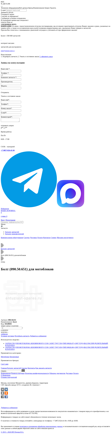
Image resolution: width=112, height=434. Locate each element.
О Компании (5, 375)
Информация (6, 373)
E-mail (3, 113)
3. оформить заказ (46, 56)
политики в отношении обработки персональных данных (41, 426)
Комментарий (6, 117)
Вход (3, 220)
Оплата (40, 238)
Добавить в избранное (9, 408)
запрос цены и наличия (9, 326)
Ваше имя (4, 100)
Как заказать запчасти (43, 368)
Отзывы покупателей (9, 377)
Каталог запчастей (12, 232)
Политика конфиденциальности (37, 373)
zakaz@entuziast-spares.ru (8, 51)
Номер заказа (6, 108)
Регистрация (10, 220)
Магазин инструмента (65, 238)
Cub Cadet (4, 364)
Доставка (33, 238)
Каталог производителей (14, 234)
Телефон (4, 104)
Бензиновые (14, 357)
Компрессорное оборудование (12, 238)
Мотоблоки (5, 357)
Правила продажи (17, 373)
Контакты (47, 238)
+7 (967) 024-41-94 (8, 150)
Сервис (53, 238)
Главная (4, 368)
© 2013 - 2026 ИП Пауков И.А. (12, 432)
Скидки (27, 238)
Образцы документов (57, 373)
